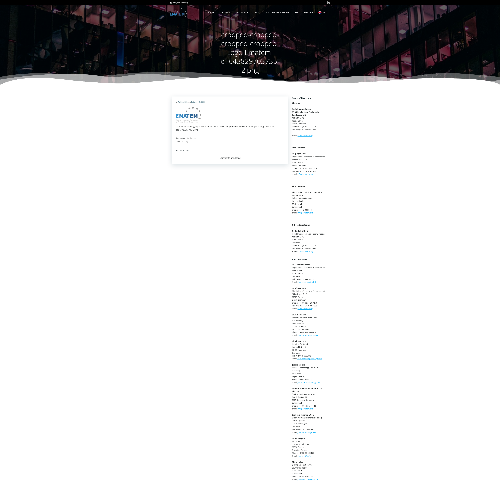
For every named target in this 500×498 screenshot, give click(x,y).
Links (296, 12)
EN (324, 12)
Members (226, 12)
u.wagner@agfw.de (306, 456)
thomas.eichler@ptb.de (307, 282)
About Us (212, 12)
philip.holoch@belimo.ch (308, 479)
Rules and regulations (277, 12)
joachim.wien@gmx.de (307, 432)
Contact (308, 12)
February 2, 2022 (198, 102)
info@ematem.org (305, 251)
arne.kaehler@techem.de (308, 335)
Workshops (242, 12)
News (257, 12)
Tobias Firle (183, 102)
